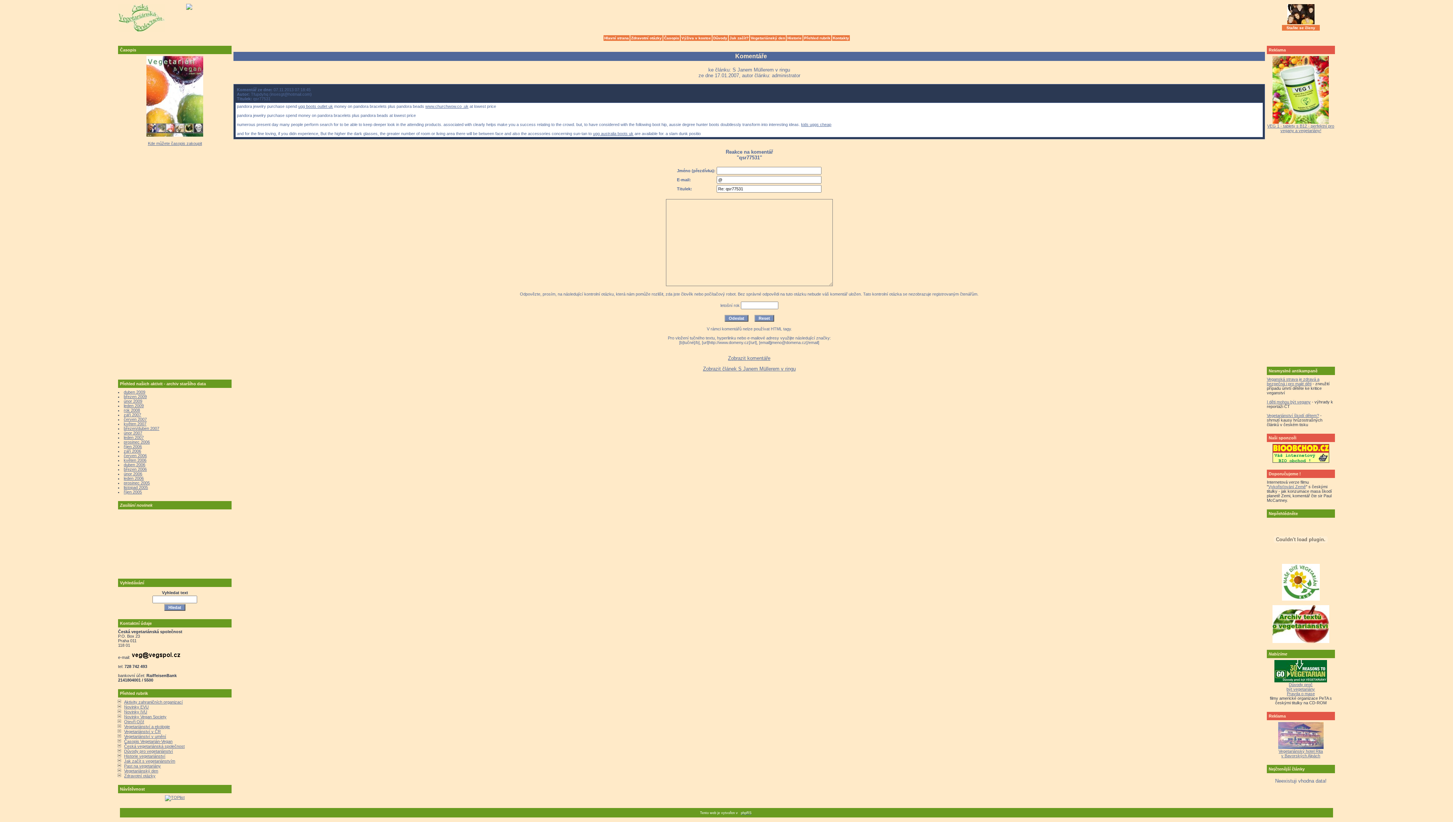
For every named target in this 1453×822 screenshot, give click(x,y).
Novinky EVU (136, 707)
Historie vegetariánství (144, 756)
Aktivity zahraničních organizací (153, 702)
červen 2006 (135, 455)
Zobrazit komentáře (749, 358)
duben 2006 (134, 464)
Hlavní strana (616, 38)
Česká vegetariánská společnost (154, 746)
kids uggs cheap (816, 124)
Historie (794, 38)
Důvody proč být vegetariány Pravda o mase (1301, 689)
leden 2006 (134, 478)
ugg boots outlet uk (315, 106)
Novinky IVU (135, 712)
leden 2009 (134, 405)
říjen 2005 (133, 492)
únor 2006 (133, 474)
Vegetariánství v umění (145, 736)
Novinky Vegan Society (145, 717)
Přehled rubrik (817, 38)
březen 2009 (135, 396)
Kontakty (841, 38)
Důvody (720, 38)
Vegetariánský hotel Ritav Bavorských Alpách (1301, 753)
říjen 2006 (133, 446)
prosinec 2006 (137, 442)
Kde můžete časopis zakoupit (175, 143)
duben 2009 (134, 392)
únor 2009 (133, 401)
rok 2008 (132, 410)
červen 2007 (135, 419)
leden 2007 (134, 437)
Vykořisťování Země (1287, 486)
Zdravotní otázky (646, 38)
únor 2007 (133, 433)
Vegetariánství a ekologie (147, 726)
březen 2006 (135, 469)
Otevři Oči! (134, 721)
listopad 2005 (136, 487)
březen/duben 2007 (141, 428)
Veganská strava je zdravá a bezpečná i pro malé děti (1293, 381)
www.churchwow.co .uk (446, 106)
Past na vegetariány (142, 766)
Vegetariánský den (768, 38)
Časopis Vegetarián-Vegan (148, 741)
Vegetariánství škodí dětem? (1293, 415)
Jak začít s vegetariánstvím (149, 761)
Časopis (671, 38)
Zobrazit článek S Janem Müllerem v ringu (749, 369)
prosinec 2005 (137, 483)
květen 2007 (135, 424)
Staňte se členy (1301, 28)
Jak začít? (739, 38)
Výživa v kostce (696, 38)
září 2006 (132, 451)
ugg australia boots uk (613, 133)
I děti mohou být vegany (1289, 402)
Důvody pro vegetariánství (148, 751)
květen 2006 (135, 460)
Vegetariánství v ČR (142, 731)
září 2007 (132, 415)
